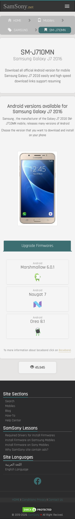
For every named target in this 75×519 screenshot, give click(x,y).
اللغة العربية (13, 464)
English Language (16, 469)
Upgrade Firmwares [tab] (37, 245)
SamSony (18, 6)
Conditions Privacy (34, 500)
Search (9, 401)
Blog (8, 411)
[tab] (37, 272)
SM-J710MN (56, 30)
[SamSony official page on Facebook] (37, 481)
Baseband (65, 350)
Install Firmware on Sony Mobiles (27, 445)
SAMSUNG (20, 30)
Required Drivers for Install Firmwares (30, 435)
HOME (16, 20)
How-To (10, 415)
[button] (37, 272)
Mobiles (47, 20)
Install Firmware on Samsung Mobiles (30, 440)
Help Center (13, 420)
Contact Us (55, 500)
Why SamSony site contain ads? (26, 449)
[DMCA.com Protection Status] (37, 509)
